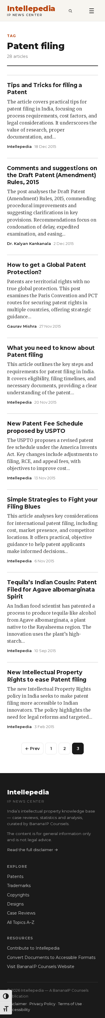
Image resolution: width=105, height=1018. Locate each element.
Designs (15, 904)
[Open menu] (91, 10)
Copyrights (18, 895)
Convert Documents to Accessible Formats (51, 957)
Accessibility (18, 1009)
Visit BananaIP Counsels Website (40, 966)
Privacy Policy (42, 1004)
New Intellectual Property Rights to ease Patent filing (46, 676)
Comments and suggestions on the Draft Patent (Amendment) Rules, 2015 (52, 175)
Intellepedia (31, 8)
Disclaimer (17, 1004)
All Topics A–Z (20, 922)
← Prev (32, 748)
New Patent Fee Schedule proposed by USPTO (45, 427)
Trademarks (19, 885)
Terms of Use (70, 1004)
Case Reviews (21, 913)
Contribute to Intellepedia (33, 948)
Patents (15, 876)
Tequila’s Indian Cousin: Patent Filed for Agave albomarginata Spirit (52, 589)
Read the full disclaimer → (32, 849)
